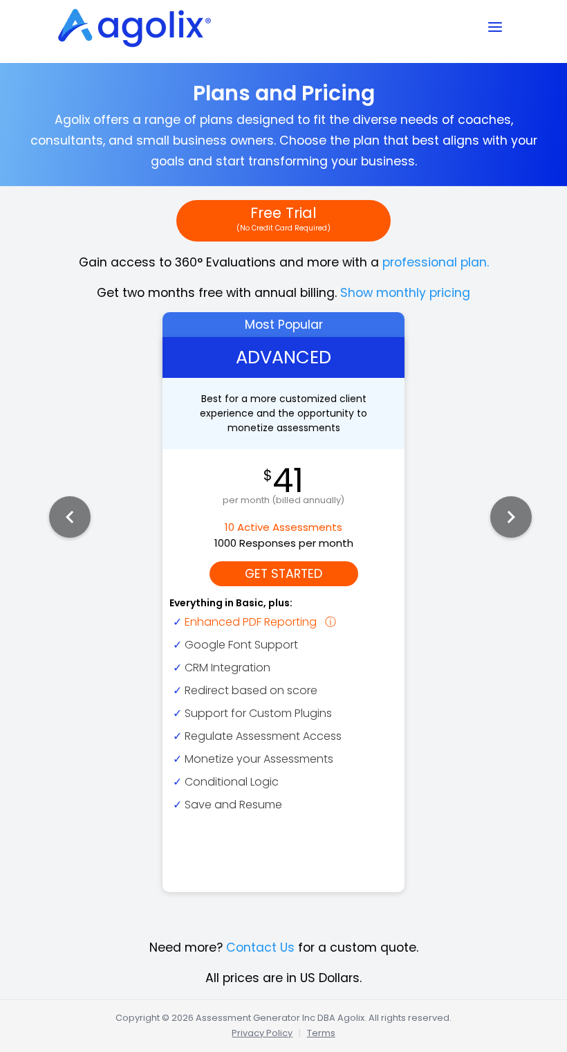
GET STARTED (283, 573)
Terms (321, 1033)
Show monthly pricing (405, 292)
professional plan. (435, 262)
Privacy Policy (262, 1033)
